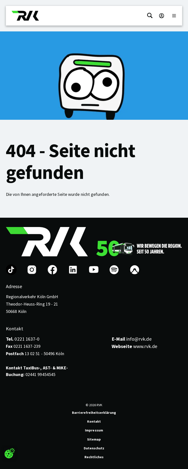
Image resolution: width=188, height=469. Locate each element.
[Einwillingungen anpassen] (9, 453)
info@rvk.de (132, 339)
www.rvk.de (134, 346)
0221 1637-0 (22, 339)
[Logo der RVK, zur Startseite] (25, 16)
